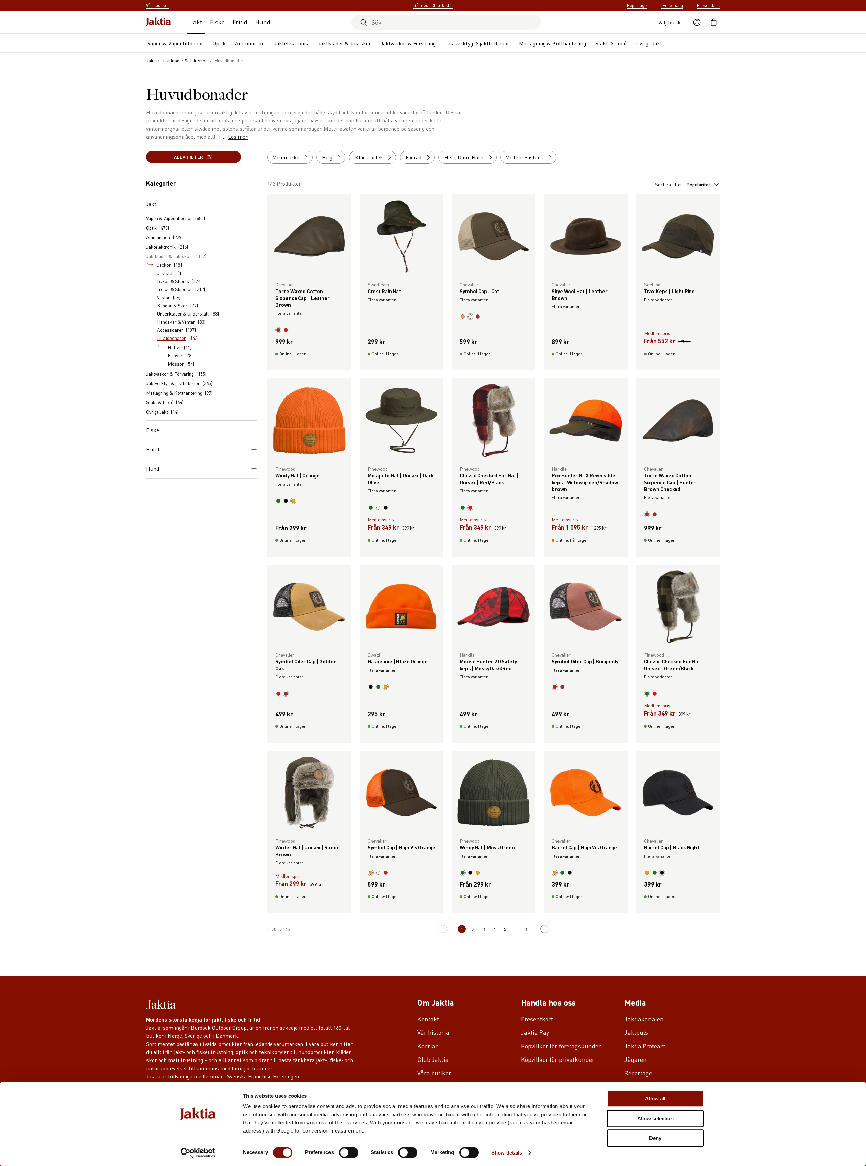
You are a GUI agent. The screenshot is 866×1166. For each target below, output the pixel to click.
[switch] (348, 1152)
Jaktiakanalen (644, 1019)
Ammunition (250, 43)
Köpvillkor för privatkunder (558, 1059)
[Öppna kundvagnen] (714, 22)
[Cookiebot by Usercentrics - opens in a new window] (198, 1153)
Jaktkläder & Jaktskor (344, 43)
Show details (506, 1153)
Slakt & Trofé (611, 43)
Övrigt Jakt (649, 43)
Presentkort (708, 5)
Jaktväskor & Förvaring (408, 43)
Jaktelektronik (291, 43)
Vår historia (433, 1032)
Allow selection (655, 1118)
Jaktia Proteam (645, 1046)
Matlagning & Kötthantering (552, 43)
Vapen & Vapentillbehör (175, 43)
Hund (262, 22)
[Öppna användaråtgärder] (696, 22)
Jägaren (635, 1059)
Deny (655, 1138)
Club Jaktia (433, 1059)
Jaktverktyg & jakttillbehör (477, 43)
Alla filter (188, 157)
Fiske (217, 22)
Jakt (196, 22)
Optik (219, 43)
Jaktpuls (636, 1032)
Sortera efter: (682, 184)
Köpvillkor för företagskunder (561, 1046)
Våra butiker (434, 1073)
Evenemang (672, 5)
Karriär (427, 1046)
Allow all (655, 1098)
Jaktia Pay (535, 1032)
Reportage (637, 5)
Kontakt (428, 1019)
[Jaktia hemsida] (158, 22)
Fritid (240, 22)
